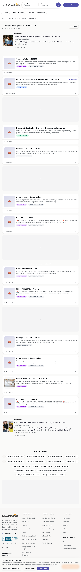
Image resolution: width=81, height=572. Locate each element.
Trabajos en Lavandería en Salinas (28, 475)
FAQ (64, 541)
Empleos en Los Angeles (16, 456)
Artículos (65, 525)
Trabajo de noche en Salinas (42, 466)
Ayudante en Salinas (61, 466)
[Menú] (3, 5)
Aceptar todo (43, 568)
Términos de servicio (29, 529)
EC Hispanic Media (48, 518)
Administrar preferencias (11, 568)
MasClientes (46, 532)
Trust (24, 532)
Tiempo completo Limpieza (35, 461)
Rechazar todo (29, 568)
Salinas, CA (12, 18)
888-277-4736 (10, 534)
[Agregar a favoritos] (76, 73)
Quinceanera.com (48, 521)
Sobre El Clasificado (29, 518)
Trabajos (25, 525)
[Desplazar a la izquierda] (4, 456)
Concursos (66, 521)
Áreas (64, 532)
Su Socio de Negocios (49, 529)
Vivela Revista (47, 543)
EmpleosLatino (47, 525)
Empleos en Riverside (55, 456)
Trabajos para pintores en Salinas (53, 475)
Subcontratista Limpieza (55, 461)
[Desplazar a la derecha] (77, 456)
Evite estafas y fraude (29, 536)
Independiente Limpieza (15, 461)
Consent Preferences (70, 548)
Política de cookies (28, 543)
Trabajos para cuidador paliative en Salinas (52, 470)
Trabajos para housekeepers (24, 470)
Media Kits (25, 521)
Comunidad (66, 518)
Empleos (23, 18)
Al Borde (45, 539)
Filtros (75, 26)
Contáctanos (67, 545)
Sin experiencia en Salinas (21, 466)
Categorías (66, 529)
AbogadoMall (46, 536)
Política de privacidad (29, 539)
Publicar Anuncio (71, 5)
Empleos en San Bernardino (36, 456)
